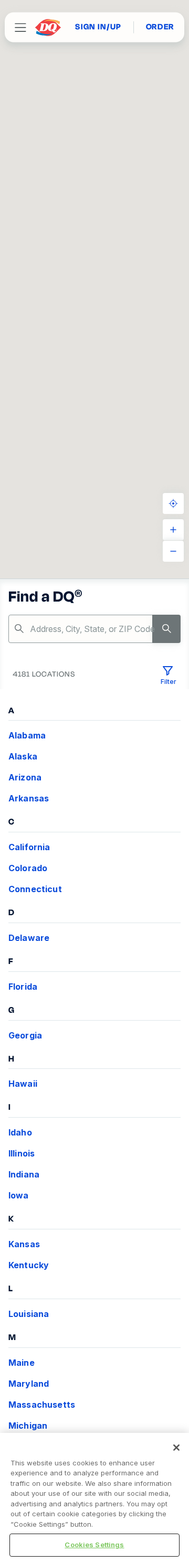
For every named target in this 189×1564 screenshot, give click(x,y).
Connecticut (35, 889)
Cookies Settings (94, 1544)
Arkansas (28, 798)
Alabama (27, 735)
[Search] (166, 629)
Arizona (24, 777)
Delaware (28, 938)
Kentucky (28, 1265)
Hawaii (22, 1083)
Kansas (24, 1244)
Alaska (22, 756)
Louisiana (28, 1314)
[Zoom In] (173, 529)
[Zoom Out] (173, 551)
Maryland (28, 1383)
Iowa (18, 1195)
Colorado (27, 868)
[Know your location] (173, 503)
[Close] (176, 1447)
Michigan (27, 1425)
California (29, 847)
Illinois (21, 1153)
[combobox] (94, 629)
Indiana (23, 1174)
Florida (22, 986)
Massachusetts (41, 1404)
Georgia (25, 1035)
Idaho (20, 1132)
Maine (21, 1362)
